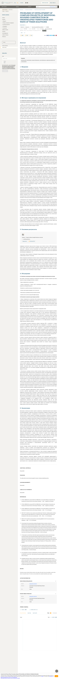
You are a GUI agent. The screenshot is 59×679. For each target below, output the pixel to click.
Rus (15, 2)
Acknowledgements (5, 33)
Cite (31, 35)
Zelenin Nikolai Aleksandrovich (26, 581)
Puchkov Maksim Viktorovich (25, 593)
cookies (42, 676)
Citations (6, 11)
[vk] (48, 35)
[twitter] (50, 35)
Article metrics (4, 47)
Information (10, 9)
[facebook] (47, 35)
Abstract (3, 17)
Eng (17, 2)
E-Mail (3, 56)
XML (22, 35)
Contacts (29, 6)
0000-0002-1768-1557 (33, 596)
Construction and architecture (28, 9)
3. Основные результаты (6, 24)
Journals (21, 2)
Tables (3, 11)
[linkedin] (53, 35)
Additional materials (5, 29)
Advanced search (52, 6)
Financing (3, 31)
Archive (17, 6)
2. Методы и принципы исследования (8, 22)
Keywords (3, 19)
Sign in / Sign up (52, 2)
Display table (25, 241)
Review (4, 42)
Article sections (4, 9)
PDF (27, 35)
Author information (5, 45)
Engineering (21, 9)
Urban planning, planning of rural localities (39, 9)
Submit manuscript (45, 2)
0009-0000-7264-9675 (33, 583)
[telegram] (51, 35)
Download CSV (32, 241)
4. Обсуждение (4, 26)
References (4, 36)
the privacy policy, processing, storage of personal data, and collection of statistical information (8, 66)
